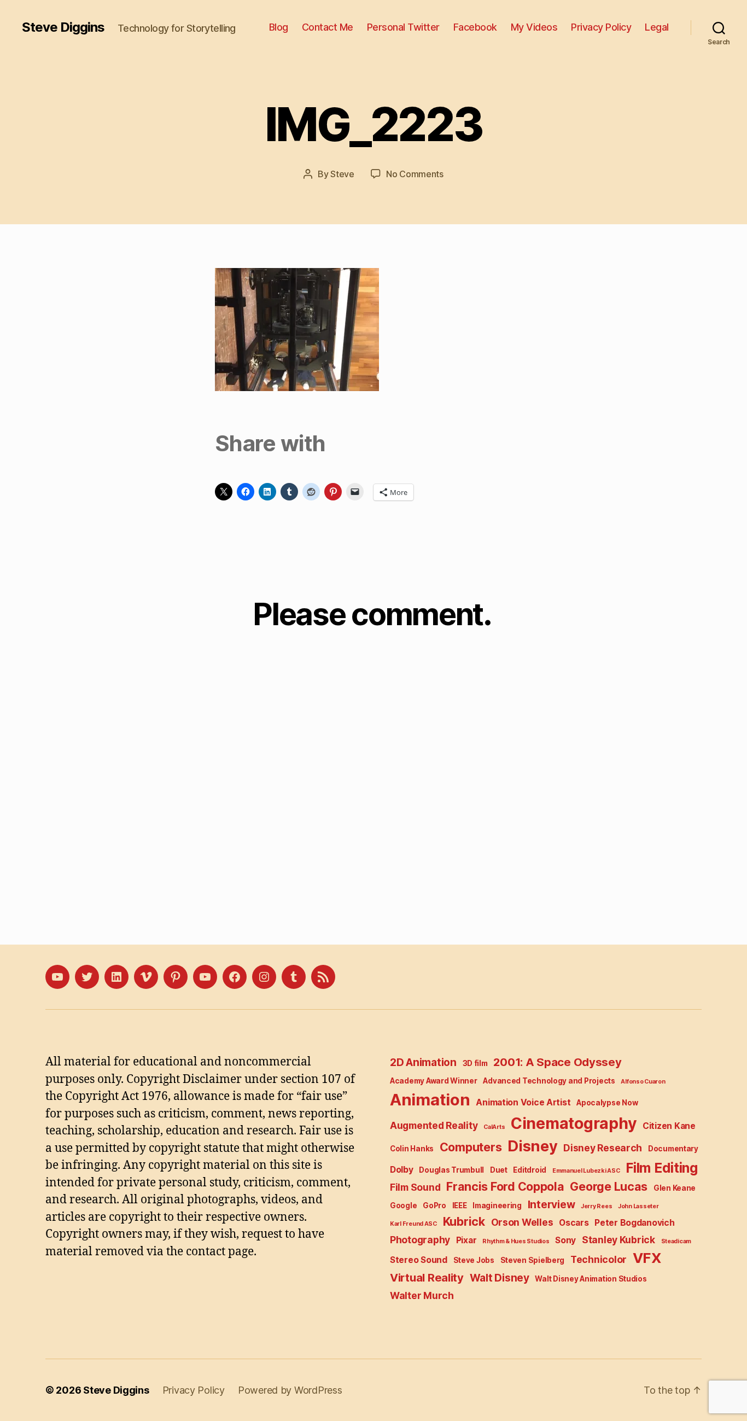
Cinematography (574, 1123)
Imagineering (497, 1205)
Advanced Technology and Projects (549, 1080)
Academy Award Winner (433, 1080)
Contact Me (327, 27)
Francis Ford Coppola (505, 1186)
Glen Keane (674, 1188)
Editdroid (529, 1170)
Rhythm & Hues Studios (515, 1241)
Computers (471, 1147)
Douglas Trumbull (451, 1170)
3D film (475, 1063)
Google (403, 1205)
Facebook (475, 27)
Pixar (466, 1240)
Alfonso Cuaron (643, 1081)
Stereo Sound (418, 1260)
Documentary (673, 1148)
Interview (551, 1204)
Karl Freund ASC (413, 1223)
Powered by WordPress (290, 1390)
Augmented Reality (433, 1125)
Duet (498, 1170)
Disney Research (602, 1148)
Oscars (573, 1223)
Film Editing (662, 1168)
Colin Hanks (412, 1148)
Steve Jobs (473, 1260)
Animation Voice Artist (523, 1102)
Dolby (401, 1169)
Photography (420, 1239)
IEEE (459, 1205)
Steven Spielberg (532, 1260)
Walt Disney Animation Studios (590, 1278)
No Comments (414, 173)
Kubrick (464, 1221)
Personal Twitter (403, 27)
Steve (342, 173)
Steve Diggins (63, 27)
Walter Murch (422, 1295)
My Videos (534, 27)
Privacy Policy (601, 27)
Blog (278, 27)
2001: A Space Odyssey (557, 1062)
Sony (565, 1240)
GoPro (434, 1205)
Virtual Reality (427, 1277)
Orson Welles (522, 1222)
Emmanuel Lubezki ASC (586, 1170)
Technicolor (598, 1259)
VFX (647, 1257)
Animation (430, 1099)
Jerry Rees (596, 1206)
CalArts (494, 1127)
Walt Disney (499, 1278)
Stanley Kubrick (618, 1239)
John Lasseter (638, 1206)
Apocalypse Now (607, 1102)
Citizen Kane (669, 1126)
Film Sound (415, 1187)
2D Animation (423, 1062)
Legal (657, 27)
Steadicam (676, 1241)
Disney (532, 1146)
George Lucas (608, 1186)
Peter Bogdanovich (634, 1223)
